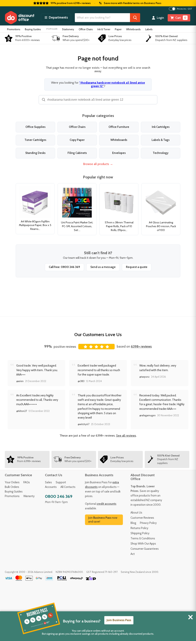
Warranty (29, 496)
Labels (149, 29)
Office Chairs (86, 29)
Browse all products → (98, 164)
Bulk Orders (12, 487)
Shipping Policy (140, 533)
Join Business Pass (119, 620)
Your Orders (12, 482)
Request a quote (136, 267)
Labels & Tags (161, 140)
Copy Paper (77, 140)
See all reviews (126, 435)
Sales (48, 482)
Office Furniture (119, 127)
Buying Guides (33, 29)
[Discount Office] (19, 17)
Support (61, 482)
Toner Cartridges (35, 140)
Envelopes (119, 153)
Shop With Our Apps (143, 543)
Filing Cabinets (77, 153)
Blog (133, 523)
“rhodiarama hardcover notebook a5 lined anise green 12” (112, 84)
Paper (118, 29)
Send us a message (103, 267)
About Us (136, 512)
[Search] (135, 17)
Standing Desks (35, 153)
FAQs (26, 482)
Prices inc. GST (184, 8)
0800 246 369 (58, 496)
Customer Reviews (142, 517)
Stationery (68, 29)
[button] (56, 18)
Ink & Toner (103, 29)
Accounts (51, 487)
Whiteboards (133, 29)
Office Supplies (35, 127)
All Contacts (67, 487)
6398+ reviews (141, 346)
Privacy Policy (148, 523)
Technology (160, 153)
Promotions (13, 29)
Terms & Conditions (143, 538)
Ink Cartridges (161, 127)
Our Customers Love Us (98, 334)
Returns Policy (139, 528)
